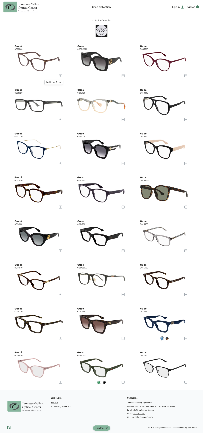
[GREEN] (99, 382)
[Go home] (27, 7)
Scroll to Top (101, 428)
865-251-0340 (139, 414)
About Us (54, 403)
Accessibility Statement (61, 406)
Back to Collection (103, 20)
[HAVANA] (167, 338)
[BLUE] (161, 338)
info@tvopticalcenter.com (143, 410)
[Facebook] (8, 428)
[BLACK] (104, 382)
